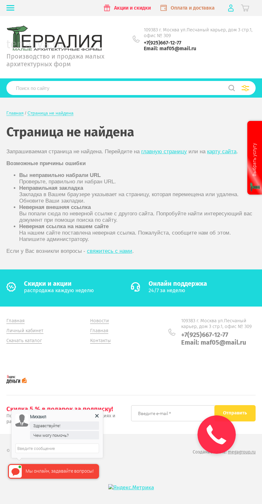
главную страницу (164, 151)
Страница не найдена (50, 113)
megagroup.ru (242, 452)
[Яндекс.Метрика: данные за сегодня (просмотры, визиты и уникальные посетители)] (131, 487)
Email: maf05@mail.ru (170, 48)
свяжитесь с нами (109, 251)
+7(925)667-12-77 (162, 43)
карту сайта (221, 151)
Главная (15, 113)
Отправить (235, 413)
